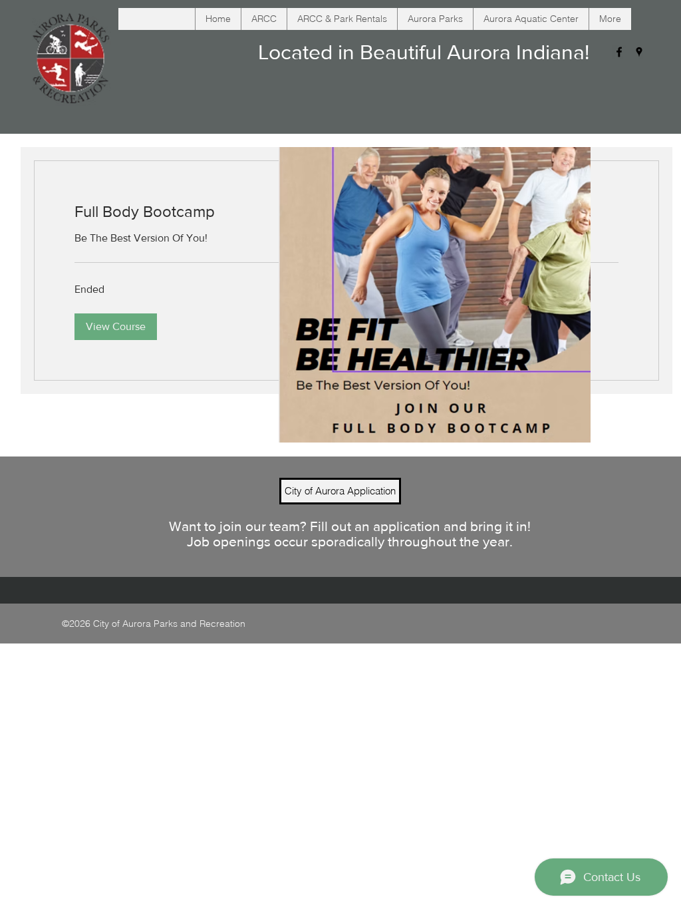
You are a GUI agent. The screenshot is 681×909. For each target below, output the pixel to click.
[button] (115, 326)
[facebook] (619, 52)
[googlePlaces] (639, 52)
